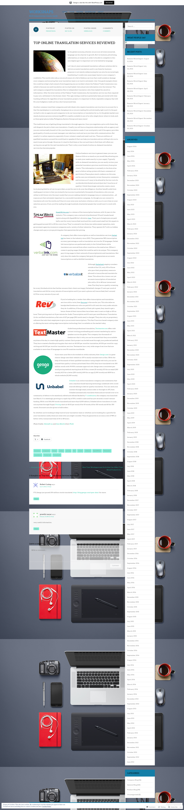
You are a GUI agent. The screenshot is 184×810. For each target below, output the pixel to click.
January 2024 (132, 175)
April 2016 (131, 587)
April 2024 (131, 166)
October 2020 (132, 360)
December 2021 (132, 297)
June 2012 (130, 762)
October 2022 (132, 248)
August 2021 (131, 316)
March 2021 (131, 335)
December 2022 (133, 238)
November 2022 (133, 243)
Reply (36, 499)
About (101, 12)
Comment (115, 565)
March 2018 (131, 486)
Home (64, 12)
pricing (68, 451)
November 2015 (133, 602)
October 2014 (132, 650)
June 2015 (130, 626)
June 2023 (130, 209)
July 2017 (130, 524)
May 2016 (130, 582)
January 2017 (132, 549)
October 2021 (132, 306)
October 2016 (132, 558)
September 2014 (133, 655)
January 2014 (132, 694)
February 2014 (132, 689)
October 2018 (132, 452)
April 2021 (131, 330)
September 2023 (133, 195)
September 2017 (133, 515)
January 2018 (132, 495)
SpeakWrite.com (62, 212)
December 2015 (132, 597)
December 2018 (132, 442)
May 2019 (130, 418)
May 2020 (130, 379)
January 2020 (132, 394)
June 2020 (130, 374)
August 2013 (131, 708)
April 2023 (131, 219)
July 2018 (130, 466)
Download (90, 12)
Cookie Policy (46, 806)
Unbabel (72, 381)
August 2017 (131, 520)
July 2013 (130, 713)
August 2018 (131, 461)
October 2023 (132, 190)
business (37, 451)
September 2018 (133, 456)
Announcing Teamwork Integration (43, 467)
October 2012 (132, 752)
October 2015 (132, 607)
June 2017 (130, 529)
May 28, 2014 (68, 31)
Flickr (71, 424)
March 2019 (131, 427)
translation (37, 455)
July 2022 (130, 263)
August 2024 (132, 146)
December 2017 (132, 500)
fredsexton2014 (51, 31)
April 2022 (131, 277)
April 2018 (131, 481)
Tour (71, 12)
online (61, 451)
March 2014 (131, 684)
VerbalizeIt (100, 264)
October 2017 (132, 510)
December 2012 (132, 742)
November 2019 (133, 403)
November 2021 (133, 301)
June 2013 (130, 718)
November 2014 (133, 646)
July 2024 (130, 151)
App (89, 218)
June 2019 (130, 413)
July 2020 (130, 369)
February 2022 (132, 287)
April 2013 (131, 728)
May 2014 (130, 675)
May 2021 (130, 326)
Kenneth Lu (48, 424)
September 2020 (133, 364)
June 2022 (130, 268)
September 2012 (133, 757)
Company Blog (132, 780)
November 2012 (133, 747)
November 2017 (133, 505)
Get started (109, 2)
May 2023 (130, 214)
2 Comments (106, 31)
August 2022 (131, 258)
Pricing (79, 12)
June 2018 (130, 471)
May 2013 (130, 723)
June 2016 (130, 578)
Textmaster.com (101, 328)
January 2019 (132, 437)
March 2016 (131, 592)
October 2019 (132, 408)
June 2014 (130, 670)
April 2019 (131, 423)
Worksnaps (41, 11)
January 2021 (132, 345)
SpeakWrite (97, 451)
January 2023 (132, 234)
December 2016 (133, 553)
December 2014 (133, 641)
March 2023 (131, 224)
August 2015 (131, 616)
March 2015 (131, 631)
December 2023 (133, 180)
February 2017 (132, 544)
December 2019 (133, 398)
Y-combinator (90, 395)
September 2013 (133, 704)
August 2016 (131, 568)
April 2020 (131, 384)
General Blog (88, 31)
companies (46, 451)
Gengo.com (104, 354)
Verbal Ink (47, 455)
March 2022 (131, 282)
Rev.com (84, 302)
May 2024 (130, 161)
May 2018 (130, 476)
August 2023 (131, 200)
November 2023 (133, 185)
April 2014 (131, 679)
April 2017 (131, 539)
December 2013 (132, 699)
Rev (74, 451)
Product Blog (132, 790)
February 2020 (132, 389)
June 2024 (130, 156)
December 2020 (133, 350)
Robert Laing (45, 484)
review (80, 451)
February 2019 (132, 432)
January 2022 (132, 292)
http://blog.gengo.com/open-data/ (86, 492)
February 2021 (132, 340)
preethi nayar (46, 514)
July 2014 (130, 665)
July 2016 (130, 573)
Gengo (54, 451)
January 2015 (132, 636)
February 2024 (132, 171)
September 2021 (133, 311)
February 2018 (132, 490)
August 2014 (131, 660)
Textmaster (107, 451)
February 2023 (132, 229)
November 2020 (133, 355)
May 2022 (130, 272)
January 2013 (132, 738)
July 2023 (130, 204)
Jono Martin (60, 424)
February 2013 (132, 733)
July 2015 (130, 621)
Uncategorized (132, 794)
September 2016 (133, 563)
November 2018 (133, 447)
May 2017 (130, 534)
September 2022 (133, 253)
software (88, 451)
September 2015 (133, 612)
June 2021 (130, 321)
